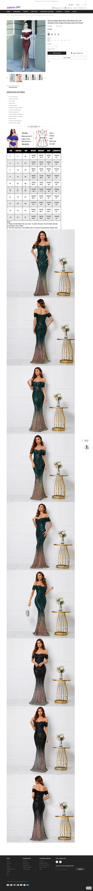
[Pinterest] (60, 862)
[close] (86, 1)
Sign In (75, 7)
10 (61, 40)
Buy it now (67, 57)
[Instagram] (57, 862)
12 (65, 40)
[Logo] (13, 7)
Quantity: (49, 43)
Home (8, 15)
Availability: (50, 26)
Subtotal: (49, 49)
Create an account (82, 7)
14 (68, 40)
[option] (26, 46)
